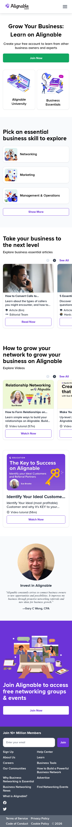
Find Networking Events (52, 787)
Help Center (45, 752)
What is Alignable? (15, 796)
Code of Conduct (17, 824)
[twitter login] (36, 809)
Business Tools (46, 763)
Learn (40, 757)
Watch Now (28, 433)
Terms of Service (17, 818)
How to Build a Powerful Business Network (53, 770)
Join (63, 742)
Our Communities (14, 768)
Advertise (43, 778)
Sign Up (8, 752)
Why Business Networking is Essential (18, 779)
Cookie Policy (40, 824)
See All (64, 260)
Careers (8, 763)
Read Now (28, 322)
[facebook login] (36, 802)
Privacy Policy (40, 818)
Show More (36, 212)
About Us (9, 757)
